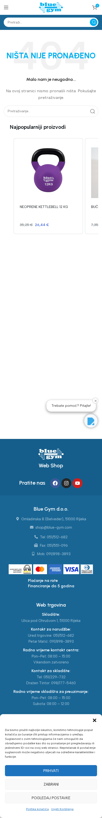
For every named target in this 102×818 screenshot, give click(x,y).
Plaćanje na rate (43, 580)
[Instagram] (66, 483)
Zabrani (51, 784)
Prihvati (51, 771)
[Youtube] (77, 483)
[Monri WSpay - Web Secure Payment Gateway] (20, 569)
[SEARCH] (93, 22)
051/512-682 (63, 635)
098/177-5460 (63, 683)
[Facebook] (55, 483)
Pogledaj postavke (51, 798)
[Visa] (71, 569)
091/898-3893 (62, 641)
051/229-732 (55, 677)
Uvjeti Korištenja (62, 809)
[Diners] (86, 569)
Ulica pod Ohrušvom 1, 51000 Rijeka (51, 620)
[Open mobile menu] (6, 7)
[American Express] (55, 569)
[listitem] (48, 186)
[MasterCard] (40, 569)
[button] (94, 720)
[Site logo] (51, 7)
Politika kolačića (37, 809)
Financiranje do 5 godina (51, 586)
